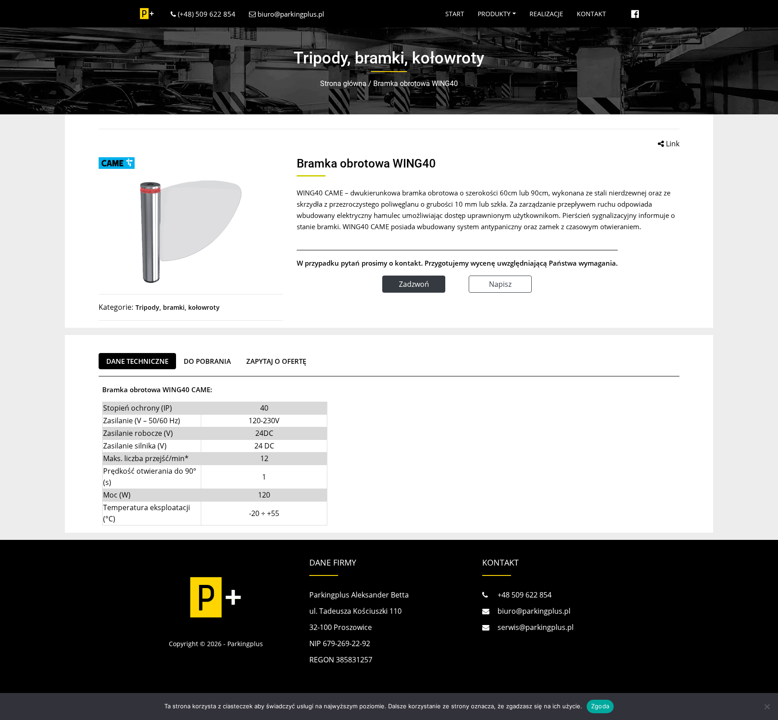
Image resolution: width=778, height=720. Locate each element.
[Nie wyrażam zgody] (766, 706)
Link (671, 144)
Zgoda (600, 706)
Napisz (500, 284)
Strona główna (343, 83)
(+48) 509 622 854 (205, 13)
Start (454, 13)
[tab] (137, 361)
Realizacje (546, 13)
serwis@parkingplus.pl (535, 627)
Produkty (494, 13)
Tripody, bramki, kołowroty (178, 307)
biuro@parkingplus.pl (290, 13)
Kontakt (591, 13)
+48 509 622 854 (524, 595)
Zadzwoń (414, 284)
